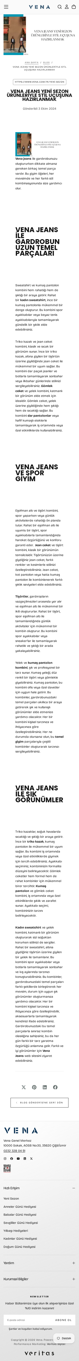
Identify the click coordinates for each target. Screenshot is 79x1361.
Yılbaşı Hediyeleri (16, 1231)
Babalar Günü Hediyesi (20, 1215)
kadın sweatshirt (33, 300)
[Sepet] (73, 6)
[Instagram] (5, 1158)
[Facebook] (11, 1158)
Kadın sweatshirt (28, 927)
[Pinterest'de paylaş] (34, 1087)
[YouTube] (18, 1158)
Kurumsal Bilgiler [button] (16, 1279)
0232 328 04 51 (14, 1151)
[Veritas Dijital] (39, 1353)
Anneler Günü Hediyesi (20, 1207)
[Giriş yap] (66, 6)
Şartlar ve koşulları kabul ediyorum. (30, 1328)
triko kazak (35, 841)
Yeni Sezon (11, 1198)
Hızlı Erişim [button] (11, 1188)
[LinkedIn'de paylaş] (45, 1087)
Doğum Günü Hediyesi (19, 1247)
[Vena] (21, 1130)
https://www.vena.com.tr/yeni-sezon (39, 82)
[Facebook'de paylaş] (55, 1087)
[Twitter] (31, 1158)
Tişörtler (21, 596)
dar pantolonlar (39, 416)
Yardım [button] (9, 1263)
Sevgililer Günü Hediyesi (21, 1223)
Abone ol (63, 1320)
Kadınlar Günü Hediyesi (20, 1239)
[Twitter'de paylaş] (23, 1087)
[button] (6, 6)
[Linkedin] (24, 1158)
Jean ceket (43, 545)
